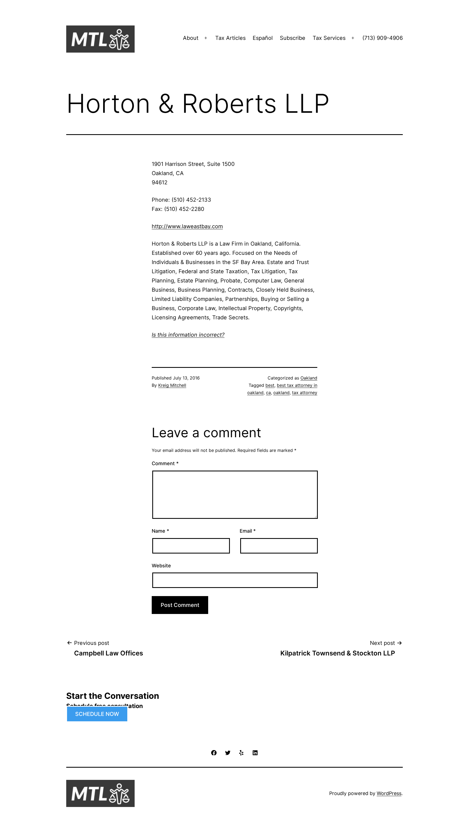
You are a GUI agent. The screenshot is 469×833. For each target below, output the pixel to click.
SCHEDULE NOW (97, 714)
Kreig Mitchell (172, 385)
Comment (165, 463)
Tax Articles (230, 38)
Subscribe (292, 38)
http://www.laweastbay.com (187, 226)
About (190, 38)
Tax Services (329, 38)
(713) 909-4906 (382, 38)
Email (248, 531)
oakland (281, 392)
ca (268, 392)
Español (263, 38)
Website (161, 565)
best (269, 385)
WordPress (389, 793)
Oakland (308, 378)
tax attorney (304, 392)
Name (160, 531)
